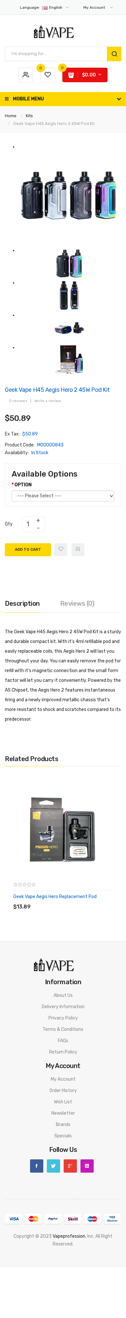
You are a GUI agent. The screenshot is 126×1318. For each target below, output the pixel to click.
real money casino (57, 1298)
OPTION (23, 485)
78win (83, 1252)
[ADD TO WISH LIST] (72, 900)
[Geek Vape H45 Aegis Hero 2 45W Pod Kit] (69, 195)
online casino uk (76, 1275)
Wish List (63, 1102)
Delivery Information (63, 1006)
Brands (63, 1124)
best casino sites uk (74, 1283)
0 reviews (18, 401)
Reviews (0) (77, 603)
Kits (29, 115)
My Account (63, 1079)
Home (10, 115)
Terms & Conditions (63, 1029)
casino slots (32, 1290)
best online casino (92, 1259)
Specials (63, 1136)
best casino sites (83, 1306)
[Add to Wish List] (60, 549)
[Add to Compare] (77, 549)
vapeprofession (69, 1236)
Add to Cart (28, 549)
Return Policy (63, 1052)
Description (22, 603)
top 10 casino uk (35, 1306)
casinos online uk (97, 1290)
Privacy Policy (63, 1018)
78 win (57, 1267)
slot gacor (50, 1259)
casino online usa (32, 1267)
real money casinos (84, 1267)
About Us (63, 995)
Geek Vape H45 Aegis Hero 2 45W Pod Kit (54, 123)
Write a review (48, 401)
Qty (9, 524)
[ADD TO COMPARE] (59, 900)
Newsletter (63, 1113)
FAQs (63, 1040)
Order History (63, 1090)
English (41, 7)
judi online (29, 1275)
